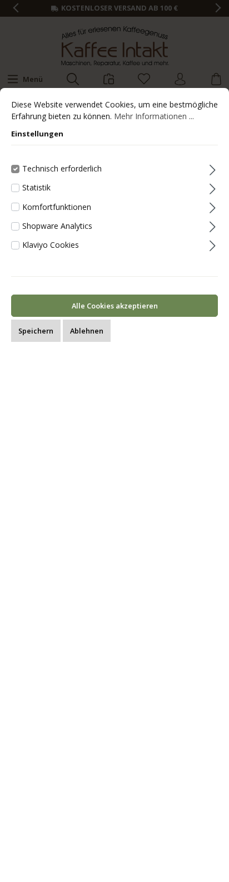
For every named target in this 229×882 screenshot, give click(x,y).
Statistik (36, 187)
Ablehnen (86, 331)
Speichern (35, 331)
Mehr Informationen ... (154, 116)
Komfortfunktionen (56, 207)
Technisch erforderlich (62, 168)
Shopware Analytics (57, 225)
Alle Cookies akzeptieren (115, 306)
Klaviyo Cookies (50, 244)
